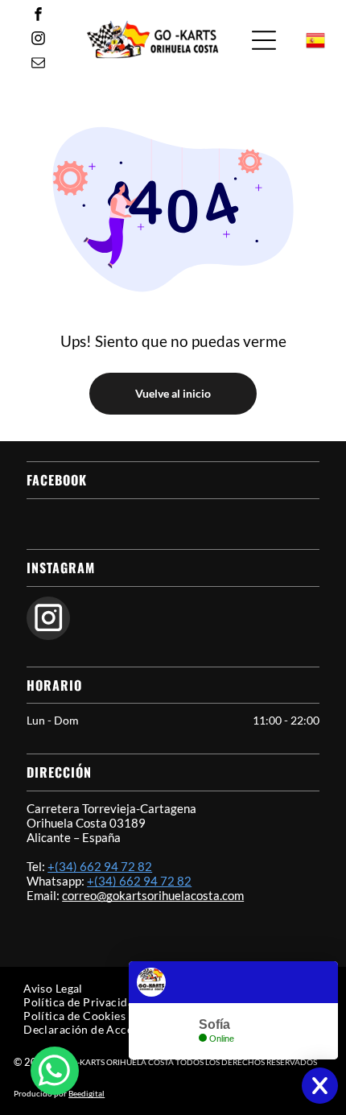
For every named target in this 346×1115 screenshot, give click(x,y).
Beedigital (86, 1093)
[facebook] (38, 16)
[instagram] (38, 40)
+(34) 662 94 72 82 (99, 866)
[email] (38, 64)
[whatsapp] (55, 1073)
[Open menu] (264, 40)
